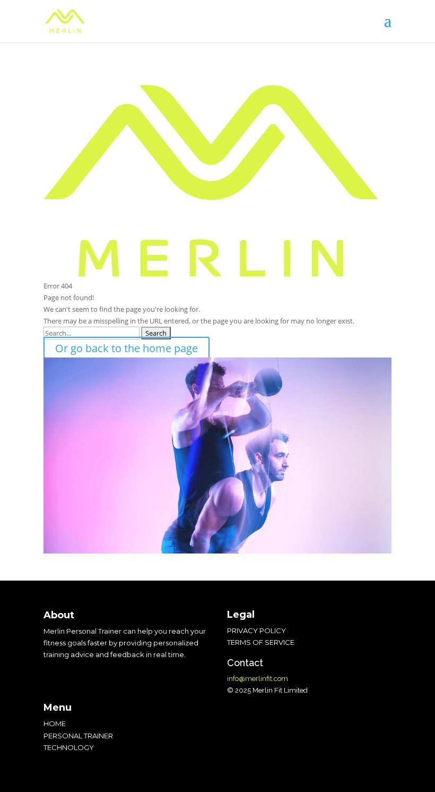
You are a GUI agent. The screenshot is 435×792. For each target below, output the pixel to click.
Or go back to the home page (126, 348)
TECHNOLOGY (69, 747)
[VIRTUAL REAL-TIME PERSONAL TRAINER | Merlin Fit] (65, 20)
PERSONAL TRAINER (78, 735)
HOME (55, 723)
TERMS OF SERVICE (260, 642)
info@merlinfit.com (257, 679)
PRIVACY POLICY (256, 630)
